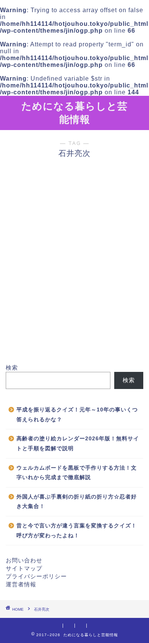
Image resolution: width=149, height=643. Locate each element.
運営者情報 (21, 584)
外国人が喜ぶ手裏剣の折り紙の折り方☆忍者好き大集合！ (76, 502)
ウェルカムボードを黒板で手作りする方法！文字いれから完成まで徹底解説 (76, 473)
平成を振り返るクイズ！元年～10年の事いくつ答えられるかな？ (77, 414)
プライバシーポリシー (36, 576)
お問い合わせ (24, 560)
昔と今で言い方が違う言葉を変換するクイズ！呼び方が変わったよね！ (76, 530)
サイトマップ (24, 568)
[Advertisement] (74, 278)
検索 (12, 367)
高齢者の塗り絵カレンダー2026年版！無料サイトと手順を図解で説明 (77, 443)
